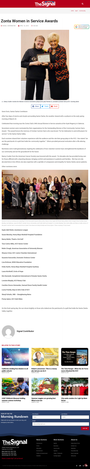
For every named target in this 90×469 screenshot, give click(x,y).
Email (34, 421)
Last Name (64, 414)
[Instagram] (83, 465)
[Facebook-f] (76, 465)
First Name (35, 414)
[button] (7, 4)
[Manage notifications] (85, 465)
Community (82, 11)
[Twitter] (80, 465)
